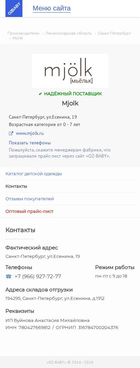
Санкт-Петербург (114, 33)
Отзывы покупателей (29, 198)
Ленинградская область (69, 33)
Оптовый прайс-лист (29, 211)
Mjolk (18, 38)
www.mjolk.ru (30, 133)
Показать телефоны (30, 143)
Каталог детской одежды (33, 173)
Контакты (16, 186)
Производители (23, 33)
